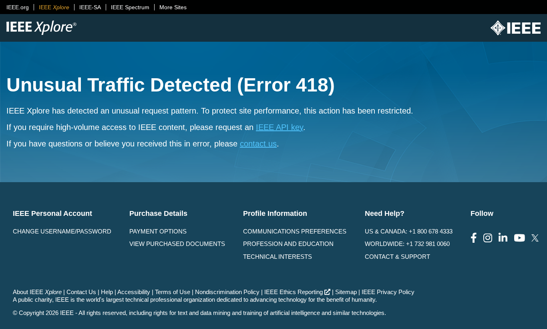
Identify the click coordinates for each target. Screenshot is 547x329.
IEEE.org (17, 7)
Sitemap (346, 291)
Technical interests (277, 256)
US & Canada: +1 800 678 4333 (408, 231)
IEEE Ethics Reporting (293, 291)
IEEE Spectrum (130, 7)
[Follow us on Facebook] (474, 238)
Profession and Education (288, 243)
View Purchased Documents (177, 243)
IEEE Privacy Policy (388, 291)
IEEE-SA (90, 7)
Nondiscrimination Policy (227, 291)
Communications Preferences (294, 231)
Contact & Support (397, 256)
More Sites (173, 7)
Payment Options (158, 231)
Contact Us (81, 291)
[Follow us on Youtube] (519, 238)
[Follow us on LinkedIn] (503, 238)
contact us (258, 143)
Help (107, 291)
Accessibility (133, 291)
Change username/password (62, 231)
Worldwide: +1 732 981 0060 (407, 243)
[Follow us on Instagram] (487, 238)
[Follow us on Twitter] (535, 238)
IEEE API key (279, 127)
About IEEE (37, 291)
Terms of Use (172, 291)
